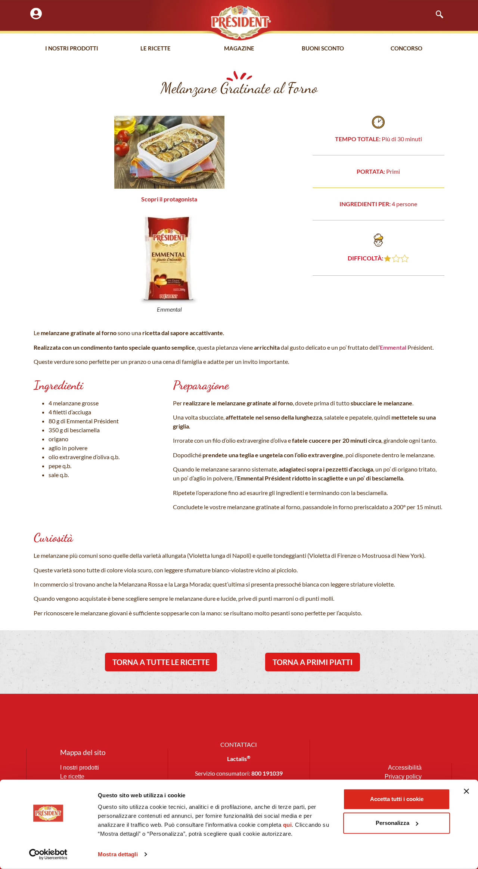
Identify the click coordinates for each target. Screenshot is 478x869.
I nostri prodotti (71, 48)
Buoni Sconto (323, 48)
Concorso (406, 48)
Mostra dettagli (118, 854)
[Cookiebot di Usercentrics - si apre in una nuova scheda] (48, 854)
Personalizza (392, 823)
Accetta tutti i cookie (396, 799)
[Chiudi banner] (466, 791)
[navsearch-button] (435, 14)
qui (287, 825)
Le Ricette (155, 48)
